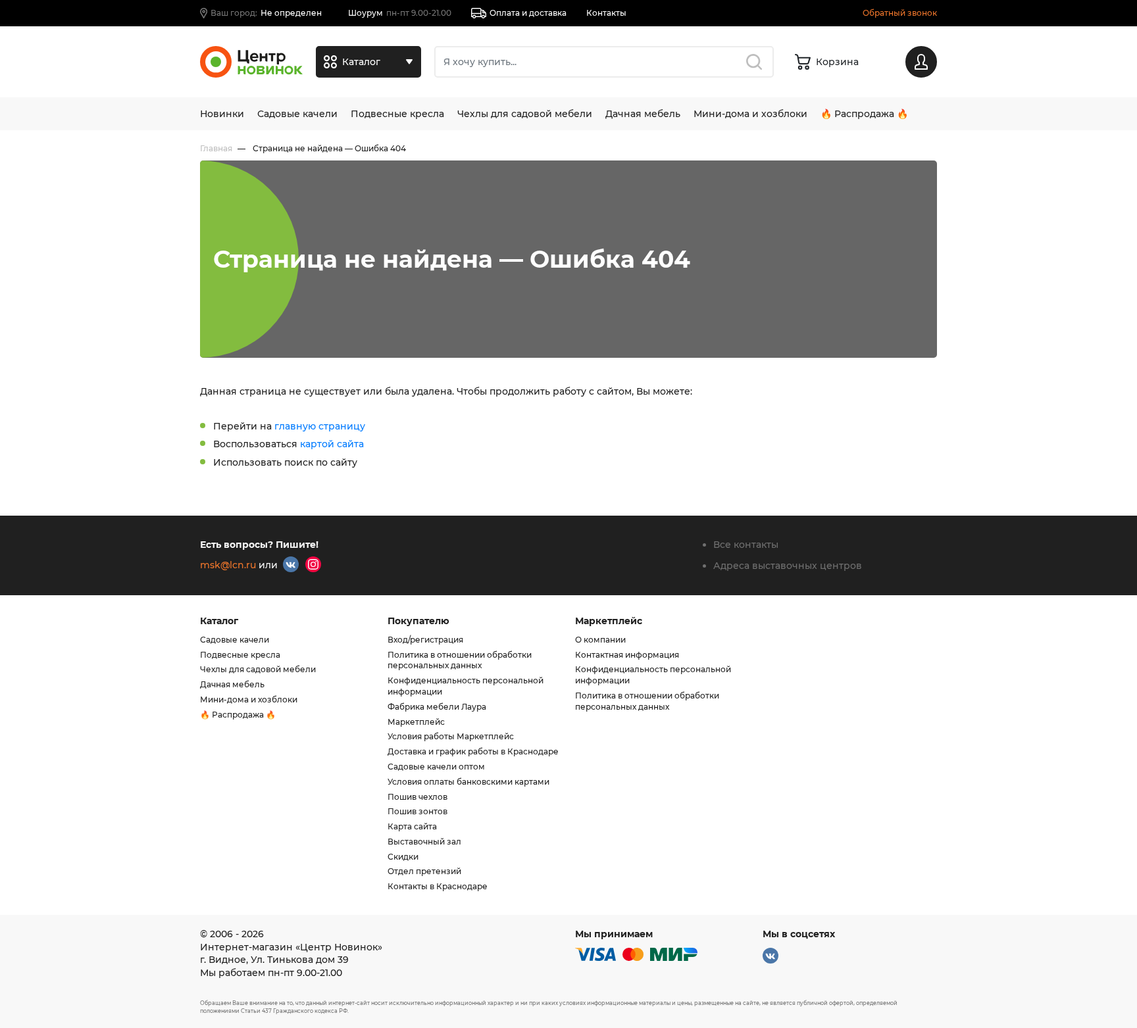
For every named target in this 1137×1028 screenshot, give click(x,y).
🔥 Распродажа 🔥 (864, 114)
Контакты (606, 13)
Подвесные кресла (397, 114)
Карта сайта (412, 826)
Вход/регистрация (425, 640)
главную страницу (319, 426)
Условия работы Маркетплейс (451, 736)
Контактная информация (627, 655)
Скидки (403, 857)
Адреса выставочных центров (787, 566)
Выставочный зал (424, 841)
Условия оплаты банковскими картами (468, 782)
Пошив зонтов (417, 811)
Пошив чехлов (417, 797)
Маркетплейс (416, 722)
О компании (600, 640)
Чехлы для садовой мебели (524, 114)
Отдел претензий (424, 871)
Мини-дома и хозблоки (750, 114)
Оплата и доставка (528, 13)
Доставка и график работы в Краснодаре (473, 751)
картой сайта (332, 444)
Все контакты (745, 545)
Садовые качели (297, 114)
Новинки (222, 114)
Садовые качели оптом (436, 766)
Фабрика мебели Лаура (437, 707)
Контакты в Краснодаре (438, 886)
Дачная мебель (642, 114)
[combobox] (604, 62)
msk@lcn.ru (228, 565)
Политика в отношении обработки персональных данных (460, 660)
